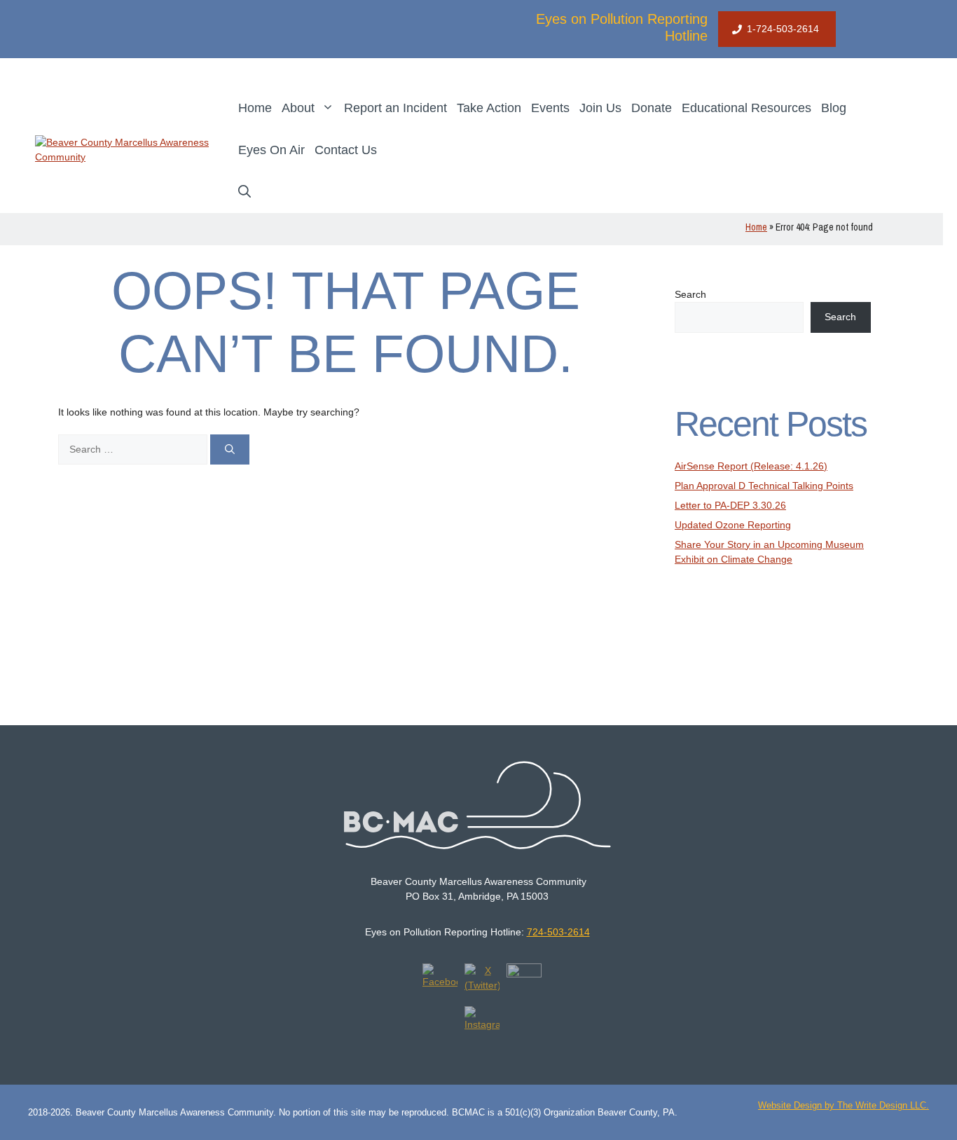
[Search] (229, 449)
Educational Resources (746, 108)
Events (550, 108)
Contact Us (346, 150)
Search (690, 294)
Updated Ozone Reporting (733, 524)
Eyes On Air (271, 150)
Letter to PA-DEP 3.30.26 (730, 505)
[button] (244, 192)
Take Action (489, 108)
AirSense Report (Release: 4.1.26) (751, 466)
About (298, 108)
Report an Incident (395, 108)
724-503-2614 (558, 932)
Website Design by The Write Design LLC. (843, 1105)
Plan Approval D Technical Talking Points (764, 485)
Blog (833, 108)
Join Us (600, 108)
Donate (651, 108)
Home (255, 108)
